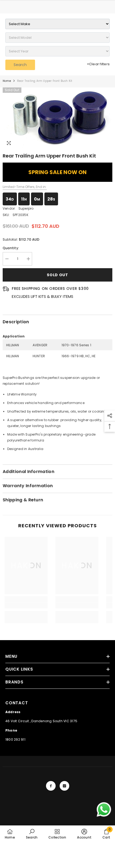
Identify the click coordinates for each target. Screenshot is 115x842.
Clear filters (98, 64)
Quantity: (11, 248)
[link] (26, 605)
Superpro (26, 208)
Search (20, 64)
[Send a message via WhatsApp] (103, 809)
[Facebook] (51, 786)
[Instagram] (64, 786)
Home (7, 81)
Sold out (57, 275)
